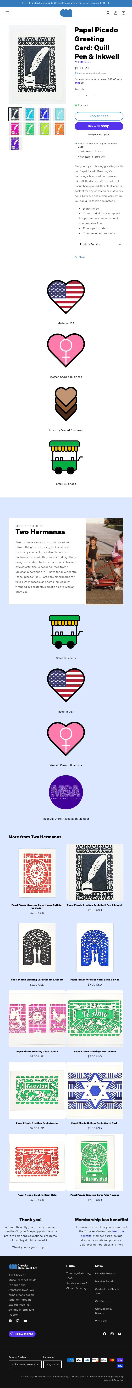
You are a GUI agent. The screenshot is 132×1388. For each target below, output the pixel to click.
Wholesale (101, 1321)
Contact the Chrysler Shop (107, 1291)
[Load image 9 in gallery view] (15, 143)
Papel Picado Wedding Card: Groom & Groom (37, 979)
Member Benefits (105, 1281)
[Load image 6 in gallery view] (29, 128)
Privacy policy (79, 1376)
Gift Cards (101, 1301)
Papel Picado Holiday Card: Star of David (94, 1123)
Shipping (79, 73)
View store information (91, 156)
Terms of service (97, 1376)
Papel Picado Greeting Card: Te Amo (95, 1051)
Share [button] (82, 257)
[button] (7, 13)
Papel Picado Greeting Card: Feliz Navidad (94, 1195)
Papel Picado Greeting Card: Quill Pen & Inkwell (95, 905)
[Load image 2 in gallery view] (29, 114)
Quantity (79, 89)
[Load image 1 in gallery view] (15, 114)
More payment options (99, 134)
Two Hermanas (83, 62)
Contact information (113, 1380)
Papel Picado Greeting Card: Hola (37, 1195)
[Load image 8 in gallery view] (59, 128)
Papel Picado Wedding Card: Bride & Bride (94, 979)
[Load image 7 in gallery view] (44, 128)
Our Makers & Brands (103, 1311)
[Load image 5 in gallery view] (15, 128)
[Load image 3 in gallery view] (44, 114)
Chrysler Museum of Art (40, 1376)
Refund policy (61, 1376)
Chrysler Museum (105, 1273)
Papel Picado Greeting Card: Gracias (37, 1123)
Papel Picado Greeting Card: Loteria (37, 1051)
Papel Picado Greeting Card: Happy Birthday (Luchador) (37, 906)
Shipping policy (116, 1376)
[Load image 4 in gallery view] (59, 114)
